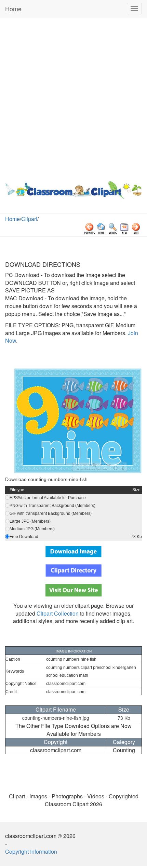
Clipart (29, 219)
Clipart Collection (58, 613)
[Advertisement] (73, 97)
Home (13, 8)
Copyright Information (31, 851)
